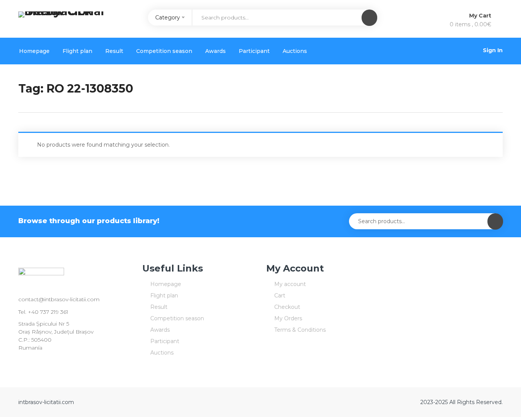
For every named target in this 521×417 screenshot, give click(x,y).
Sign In (493, 50)
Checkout (287, 307)
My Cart (481, 15)
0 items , (470, 24)
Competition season (164, 51)
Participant (254, 51)
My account (290, 284)
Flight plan (77, 51)
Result (114, 51)
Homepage (34, 51)
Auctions (295, 51)
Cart (279, 295)
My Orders (288, 318)
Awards (215, 51)
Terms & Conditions (300, 329)
